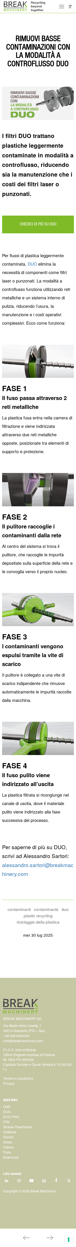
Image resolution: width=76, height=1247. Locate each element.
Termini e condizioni (18, 1078)
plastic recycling (38, 915)
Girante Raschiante (17, 1126)
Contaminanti (19, 909)
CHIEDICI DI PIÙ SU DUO (38, 224)
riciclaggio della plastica (38, 922)
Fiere (7, 1152)
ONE (7, 1106)
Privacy (8, 1083)
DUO (32, 264)
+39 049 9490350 (16, 1035)
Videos (8, 1147)
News (7, 1142)
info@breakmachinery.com (23, 1040)
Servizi (8, 1137)
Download (11, 1157)
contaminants (46, 909)
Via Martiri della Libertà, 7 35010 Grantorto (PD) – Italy (24, 1028)
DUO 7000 (11, 1116)
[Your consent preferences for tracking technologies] (69, 1240)
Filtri (6, 1121)
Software (9, 1131)
